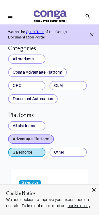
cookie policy (79, 206)
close (94, 190)
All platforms (24, 126)
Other (59, 152)
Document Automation (33, 99)
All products (23, 59)
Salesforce (22, 152)
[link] (50, 16)
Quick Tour (35, 32)
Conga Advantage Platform (37, 72)
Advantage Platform (31, 139)
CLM (58, 85)
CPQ (17, 85)
